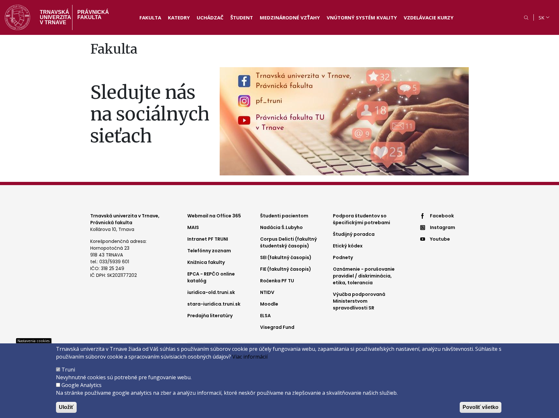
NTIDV (267, 292)
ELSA (265, 315)
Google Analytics (81, 385)
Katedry (179, 17)
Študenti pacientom (284, 216)
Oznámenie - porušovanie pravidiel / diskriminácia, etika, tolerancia (364, 276)
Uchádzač (210, 17)
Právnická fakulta (93, 14)
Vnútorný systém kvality (362, 17)
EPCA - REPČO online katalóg (211, 277)
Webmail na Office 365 (214, 216)
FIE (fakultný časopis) (285, 269)
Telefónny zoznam (209, 250)
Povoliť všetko (481, 407)
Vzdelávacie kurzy (429, 17)
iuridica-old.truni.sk (211, 292)
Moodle (269, 304)
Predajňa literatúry (210, 315)
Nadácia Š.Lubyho (281, 227)
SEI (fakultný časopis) (286, 257)
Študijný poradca (354, 234)
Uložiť (66, 407)
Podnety (343, 257)
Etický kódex (348, 246)
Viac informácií (111, 154)
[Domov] (17, 17)
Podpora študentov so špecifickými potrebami (361, 219)
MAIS (193, 227)
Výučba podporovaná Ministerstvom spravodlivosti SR (359, 301)
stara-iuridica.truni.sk (213, 304)
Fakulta (150, 17)
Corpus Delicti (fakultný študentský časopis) (288, 242)
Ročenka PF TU (277, 280)
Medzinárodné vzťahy (290, 17)
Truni (68, 369)
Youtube (440, 239)
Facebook (442, 216)
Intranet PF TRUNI (207, 239)
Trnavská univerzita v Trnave (53, 17)
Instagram (442, 227)
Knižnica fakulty (206, 262)
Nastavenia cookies (33, 340)
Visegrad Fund (277, 327)
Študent (241, 17)
